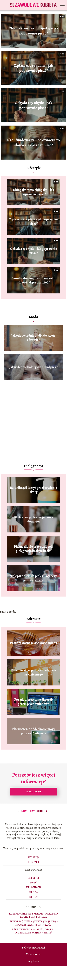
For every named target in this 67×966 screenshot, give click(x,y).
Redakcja (34, 857)
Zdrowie (34, 618)
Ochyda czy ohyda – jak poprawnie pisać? (33, 105)
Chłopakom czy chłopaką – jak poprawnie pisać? (33, 31)
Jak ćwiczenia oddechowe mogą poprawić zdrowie (33, 731)
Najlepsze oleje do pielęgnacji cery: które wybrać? (33, 578)
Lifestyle (33, 168)
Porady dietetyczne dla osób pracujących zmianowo (33, 702)
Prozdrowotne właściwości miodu (33, 643)
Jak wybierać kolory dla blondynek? (33, 367)
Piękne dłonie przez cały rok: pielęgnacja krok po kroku (33, 549)
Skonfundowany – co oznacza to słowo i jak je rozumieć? (33, 142)
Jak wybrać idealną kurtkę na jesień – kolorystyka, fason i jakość (33, 923)
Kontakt (33, 862)
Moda (33, 316)
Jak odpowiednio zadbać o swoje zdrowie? (33, 337)
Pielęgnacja (33, 465)
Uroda (33, 892)
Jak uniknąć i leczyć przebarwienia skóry (33, 490)
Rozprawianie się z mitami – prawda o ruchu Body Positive (33, 915)
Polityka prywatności (33, 947)
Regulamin (34, 961)
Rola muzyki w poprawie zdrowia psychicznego (33, 672)
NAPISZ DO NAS (33, 791)
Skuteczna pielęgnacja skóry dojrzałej (33, 519)
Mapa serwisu (33, 954)
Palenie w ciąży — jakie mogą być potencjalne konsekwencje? (33, 931)
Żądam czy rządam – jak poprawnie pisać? (33, 68)
